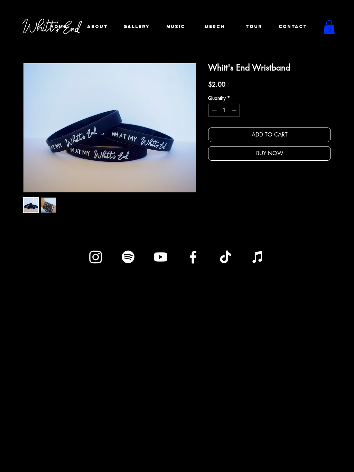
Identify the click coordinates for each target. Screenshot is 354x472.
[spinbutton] (224, 110)
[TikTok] (225, 257)
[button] (329, 27)
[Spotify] (128, 257)
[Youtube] (160, 257)
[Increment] (234, 110)
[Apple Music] (258, 257)
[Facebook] (193, 257)
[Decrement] (213, 110)
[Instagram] (95, 257)
